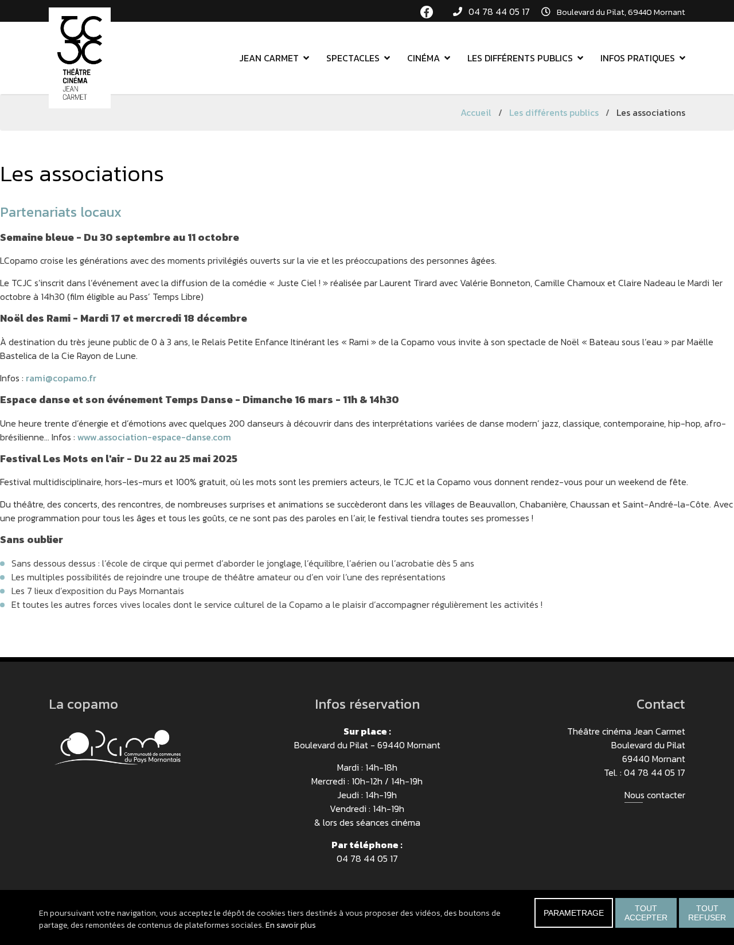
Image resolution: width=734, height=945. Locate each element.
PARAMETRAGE (574, 912)
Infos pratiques (637, 58)
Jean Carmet (269, 58)
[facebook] (426, 12)
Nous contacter (654, 795)
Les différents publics (520, 58)
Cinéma (423, 58)
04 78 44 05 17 (499, 11)
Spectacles (353, 58)
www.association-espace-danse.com (154, 437)
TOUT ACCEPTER (645, 913)
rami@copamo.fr (61, 378)
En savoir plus (291, 925)
